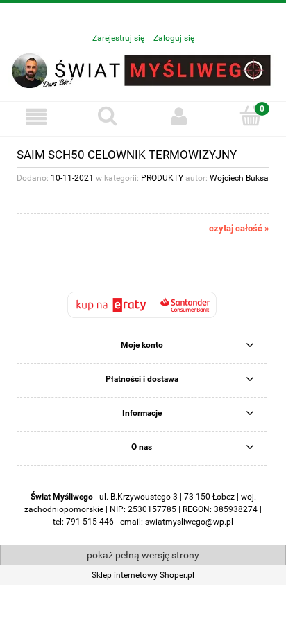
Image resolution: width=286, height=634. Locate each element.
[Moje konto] (178, 117)
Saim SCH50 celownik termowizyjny (127, 154)
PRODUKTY (162, 178)
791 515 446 (90, 522)
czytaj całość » (239, 228)
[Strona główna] (143, 69)
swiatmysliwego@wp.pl (189, 522)
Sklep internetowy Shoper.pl (143, 575)
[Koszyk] (250, 116)
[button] (36, 117)
